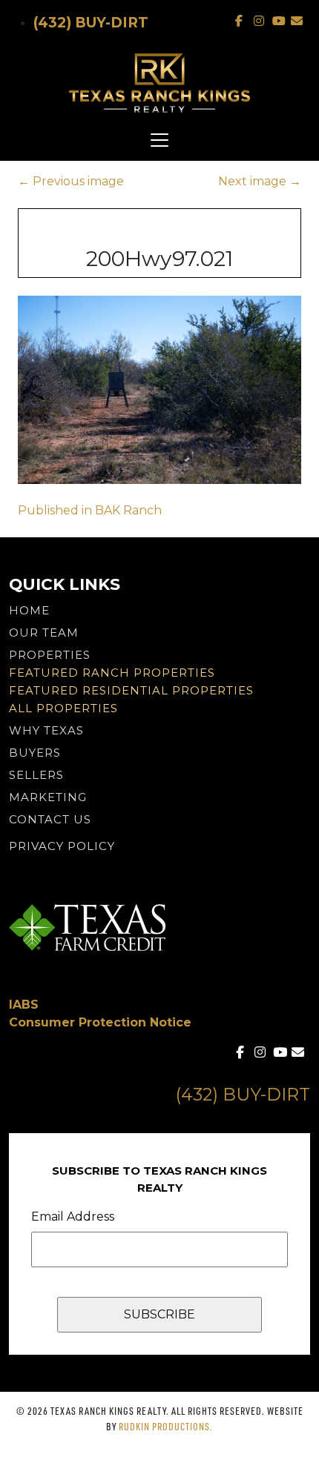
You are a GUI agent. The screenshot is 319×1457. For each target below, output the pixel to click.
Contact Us (50, 819)
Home (29, 610)
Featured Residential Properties (131, 690)
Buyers (35, 753)
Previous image (71, 181)
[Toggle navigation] (159, 140)
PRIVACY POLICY (62, 846)
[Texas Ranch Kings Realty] (159, 83)
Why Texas (46, 730)
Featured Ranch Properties (112, 673)
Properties (50, 655)
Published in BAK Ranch (90, 510)
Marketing (48, 797)
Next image (259, 181)
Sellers (36, 775)
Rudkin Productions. (166, 1426)
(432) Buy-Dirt (90, 22)
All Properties (63, 708)
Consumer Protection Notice (100, 1022)
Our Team (44, 632)
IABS (24, 1005)
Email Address (72, 1216)
